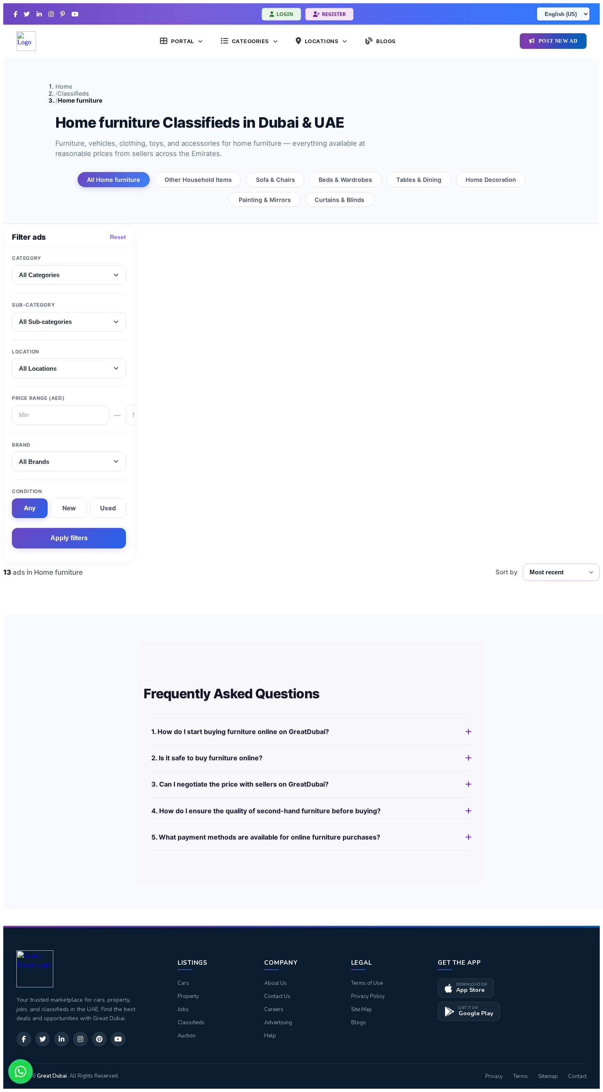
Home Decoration (491, 179)
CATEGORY (26, 258)
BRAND (21, 445)
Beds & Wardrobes (345, 179)
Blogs (358, 1022)
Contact (577, 1076)
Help (270, 1035)
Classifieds (73, 93)
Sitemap (548, 1076)
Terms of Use (367, 983)
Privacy (494, 1076)
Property (188, 996)
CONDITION (27, 491)
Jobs (183, 1009)
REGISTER (334, 14)
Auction (187, 1035)
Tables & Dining (418, 179)
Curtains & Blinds (339, 199)
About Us (275, 983)
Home (63, 86)
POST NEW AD (558, 41)
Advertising (278, 1022)
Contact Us (277, 996)
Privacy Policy (368, 996)
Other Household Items (198, 179)
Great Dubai (52, 1076)
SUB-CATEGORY (33, 305)
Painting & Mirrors (265, 199)
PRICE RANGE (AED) (38, 398)
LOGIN (284, 14)
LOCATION (25, 352)
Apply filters (69, 538)
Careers (273, 1009)
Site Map (361, 1009)
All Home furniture (113, 179)
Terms (520, 1076)
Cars (183, 983)
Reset (118, 237)
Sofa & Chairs (275, 179)
